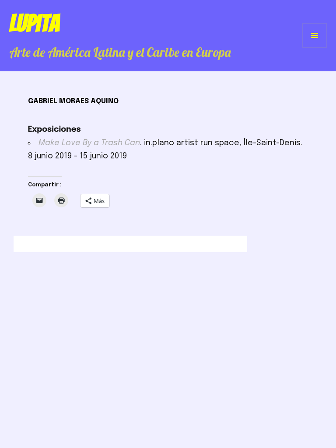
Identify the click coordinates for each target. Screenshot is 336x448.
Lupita (34, 23)
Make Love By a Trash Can (89, 143)
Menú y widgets (315, 47)
